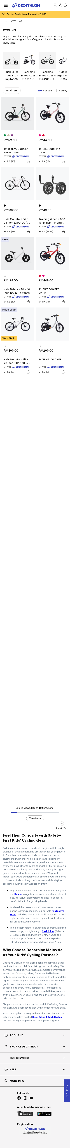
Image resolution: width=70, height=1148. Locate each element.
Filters (14, 90)
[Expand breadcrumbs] (5, 21)
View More (35, 818)
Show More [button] (9, 43)
